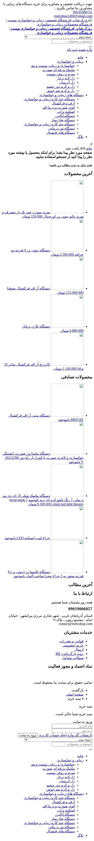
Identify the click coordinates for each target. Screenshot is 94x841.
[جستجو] (90, 46)
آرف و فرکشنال (63, 103)
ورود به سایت (27, 735)
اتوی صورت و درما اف (58, 107)
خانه (80, 57)
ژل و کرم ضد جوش (60, 91)
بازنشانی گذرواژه (80, 735)
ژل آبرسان (67, 82)
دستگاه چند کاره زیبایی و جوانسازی (49, 99)
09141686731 (82, 12)
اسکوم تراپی (66, 112)
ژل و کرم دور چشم (61, 86)
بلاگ (80, 137)
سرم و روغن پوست (61, 74)
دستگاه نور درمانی (61, 128)
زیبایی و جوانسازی (70, 61)
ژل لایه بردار (66, 78)
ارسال (79, 649)
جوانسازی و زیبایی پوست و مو (53, 66)
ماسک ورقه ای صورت (58, 70)
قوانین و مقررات (71, 641)
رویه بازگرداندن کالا (70, 654)
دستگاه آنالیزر (65, 116)
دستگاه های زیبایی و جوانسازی (61, 95)
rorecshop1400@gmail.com (73, 16)
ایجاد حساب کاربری (52, 735)
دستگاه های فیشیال (60, 132)
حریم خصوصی (73, 645)
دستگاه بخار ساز (63, 120)
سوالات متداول (73, 658)
